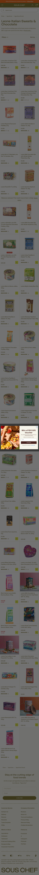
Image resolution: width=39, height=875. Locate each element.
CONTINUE (29, 442)
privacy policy (33, 445)
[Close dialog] (37, 427)
